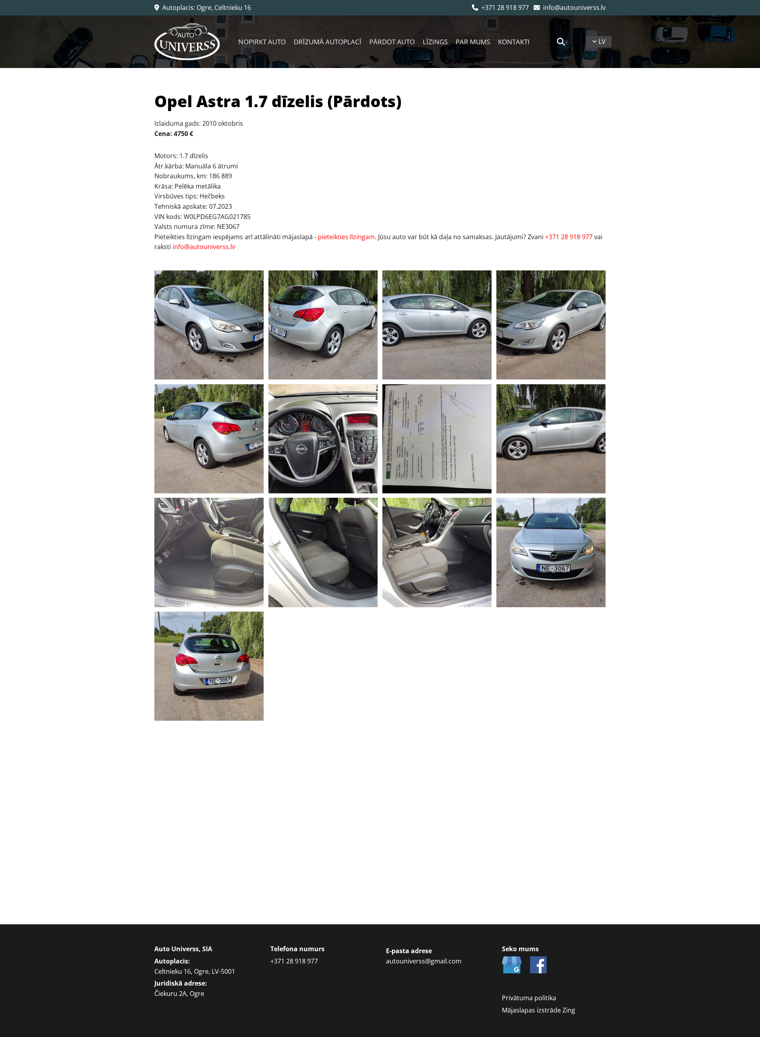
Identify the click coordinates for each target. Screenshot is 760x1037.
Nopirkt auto (262, 41)
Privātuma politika (529, 998)
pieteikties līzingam (346, 236)
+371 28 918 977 (500, 7)
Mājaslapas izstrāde (531, 1010)
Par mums (473, 41)
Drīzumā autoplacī (327, 41)
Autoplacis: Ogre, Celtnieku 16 (202, 7)
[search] (561, 42)
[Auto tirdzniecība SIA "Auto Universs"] (187, 41)
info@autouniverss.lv (570, 7)
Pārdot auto (392, 41)
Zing (568, 1010)
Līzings (435, 41)
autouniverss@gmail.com (424, 961)
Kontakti (514, 41)
